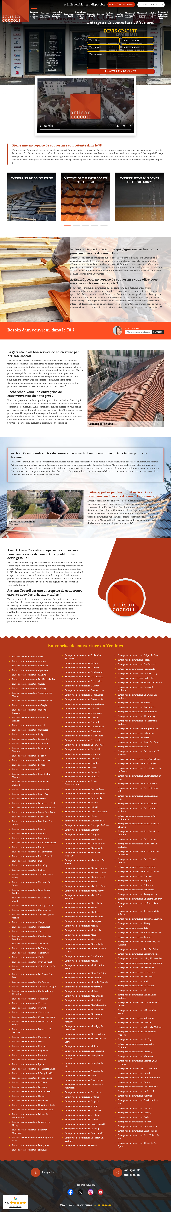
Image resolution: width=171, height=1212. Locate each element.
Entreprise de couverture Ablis (27, 656)
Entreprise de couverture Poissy (134, 660)
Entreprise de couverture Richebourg (136, 716)
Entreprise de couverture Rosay (133, 737)
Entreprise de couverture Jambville (82, 772)
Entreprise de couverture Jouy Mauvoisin (85, 793)
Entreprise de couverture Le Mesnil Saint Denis (85, 950)
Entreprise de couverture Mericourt (83, 939)
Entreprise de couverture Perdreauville (84, 1133)
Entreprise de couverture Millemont (83, 977)
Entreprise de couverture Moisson (82, 991)
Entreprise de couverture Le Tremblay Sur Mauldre (139, 943)
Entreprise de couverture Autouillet (30, 730)
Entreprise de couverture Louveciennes (85, 843)
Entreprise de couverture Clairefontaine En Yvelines (33, 968)
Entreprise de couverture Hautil (134, 1073)
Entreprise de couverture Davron (28, 1041)
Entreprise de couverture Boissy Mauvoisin (33, 807)
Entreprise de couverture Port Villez (136, 678)
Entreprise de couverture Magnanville (84, 848)
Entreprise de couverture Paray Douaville (85, 1124)
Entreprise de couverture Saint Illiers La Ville (138, 790)
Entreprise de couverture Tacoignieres (137, 894)
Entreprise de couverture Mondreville (84, 996)
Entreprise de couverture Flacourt (29, 1096)
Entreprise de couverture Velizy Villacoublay (140, 958)
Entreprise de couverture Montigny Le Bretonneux (84, 1028)
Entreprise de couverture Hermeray (83, 754)
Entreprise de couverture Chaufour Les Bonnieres (31, 937)
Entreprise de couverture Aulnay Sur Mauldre (30, 719)
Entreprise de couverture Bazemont (30, 743)
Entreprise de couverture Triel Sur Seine (138, 949)
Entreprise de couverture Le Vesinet (136, 985)
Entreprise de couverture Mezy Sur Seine (85, 973)
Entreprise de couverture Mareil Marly (84, 890)
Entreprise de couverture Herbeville (83, 749)
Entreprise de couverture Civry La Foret (32, 962)
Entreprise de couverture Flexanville (30, 1100)
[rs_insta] (91, 1192)
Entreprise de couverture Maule (81, 907)
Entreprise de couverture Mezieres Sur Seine (84, 967)
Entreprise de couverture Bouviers (135, 1108)
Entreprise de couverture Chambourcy (31, 910)
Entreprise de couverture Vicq (133, 990)
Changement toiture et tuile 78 (142, 15)
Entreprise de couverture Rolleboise (136, 733)
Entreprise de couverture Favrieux (29, 1087)
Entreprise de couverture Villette (134, 1022)
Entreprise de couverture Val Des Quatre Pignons (138, 1062)
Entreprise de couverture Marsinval (135, 1056)
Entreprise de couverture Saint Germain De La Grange (139, 770)
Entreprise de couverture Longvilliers (83, 839)
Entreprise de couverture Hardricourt (84, 735)
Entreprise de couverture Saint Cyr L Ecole (139, 759)
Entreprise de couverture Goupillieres (84, 695)
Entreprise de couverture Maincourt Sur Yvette (85, 862)
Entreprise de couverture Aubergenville (32, 700)
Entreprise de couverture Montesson (83, 1014)
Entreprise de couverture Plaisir (81, 1145)
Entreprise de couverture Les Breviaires (32, 851)
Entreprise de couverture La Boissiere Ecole (34, 803)
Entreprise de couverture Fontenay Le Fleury (31, 1123)
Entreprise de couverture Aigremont (30, 670)
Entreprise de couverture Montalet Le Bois (86, 1005)
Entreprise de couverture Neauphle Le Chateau (84, 1057)
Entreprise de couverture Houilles (82, 763)
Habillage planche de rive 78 (109, 15)
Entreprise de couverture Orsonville (83, 1110)
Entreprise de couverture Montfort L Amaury (83, 1020)
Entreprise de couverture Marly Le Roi (84, 903)
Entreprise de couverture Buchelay (29, 865)
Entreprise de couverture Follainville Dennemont (30, 1116)
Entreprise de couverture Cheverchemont (139, 1077)
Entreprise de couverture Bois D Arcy (30, 794)
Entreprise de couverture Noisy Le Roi (84, 1080)
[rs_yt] (101, 1192)
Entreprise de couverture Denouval (135, 1082)
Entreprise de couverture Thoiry (134, 923)
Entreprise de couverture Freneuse (29, 1150)
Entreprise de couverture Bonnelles (30, 816)
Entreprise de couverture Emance (29, 1059)
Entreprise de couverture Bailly (27, 734)
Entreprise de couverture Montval (135, 1096)
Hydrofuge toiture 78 (119, 15)
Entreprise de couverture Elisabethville (137, 1131)
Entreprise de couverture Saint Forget (137, 763)
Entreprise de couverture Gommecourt (84, 690)
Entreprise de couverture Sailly (133, 746)
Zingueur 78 (100, 15)
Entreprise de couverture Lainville (82, 807)
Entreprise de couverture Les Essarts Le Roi (34, 1069)
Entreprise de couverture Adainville (30, 665)
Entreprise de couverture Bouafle (29, 829)
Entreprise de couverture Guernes (82, 717)
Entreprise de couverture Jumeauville (83, 798)
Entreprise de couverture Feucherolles (31, 1091)
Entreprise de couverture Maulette (82, 912)
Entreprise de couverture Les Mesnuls (84, 956)
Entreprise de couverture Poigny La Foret (138, 655)
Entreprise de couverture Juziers (81, 802)
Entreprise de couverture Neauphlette (84, 1071)
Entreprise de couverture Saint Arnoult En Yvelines (139, 753)
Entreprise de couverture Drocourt (29, 1046)
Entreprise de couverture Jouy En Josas (84, 789)
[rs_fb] (70, 1192)
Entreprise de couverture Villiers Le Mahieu (140, 1027)
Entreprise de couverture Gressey (82, 708)
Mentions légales (102, 1205)
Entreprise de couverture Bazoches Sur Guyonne (31, 749)
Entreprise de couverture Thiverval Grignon (140, 919)
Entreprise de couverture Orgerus (82, 1097)
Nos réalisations (121, 4)
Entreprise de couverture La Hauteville (84, 745)
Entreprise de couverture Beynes (28, 765)
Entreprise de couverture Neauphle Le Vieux (84, 1065)
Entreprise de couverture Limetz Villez (84, 820)
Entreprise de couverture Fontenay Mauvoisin (29, 1131)
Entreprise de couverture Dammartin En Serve (32, 1023)
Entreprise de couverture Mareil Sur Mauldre (83, 897)
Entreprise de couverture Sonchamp (136, 889)
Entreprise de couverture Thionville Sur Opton (138, 1145)
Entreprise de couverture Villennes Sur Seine (137, 1012)
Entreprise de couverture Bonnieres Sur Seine (32, 823)
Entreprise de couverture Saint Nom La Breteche (137, 845)
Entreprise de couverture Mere (80, 935)
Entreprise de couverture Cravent (29, 1008)
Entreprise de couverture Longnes (82, 834)
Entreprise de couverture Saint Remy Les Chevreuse (138, 853)
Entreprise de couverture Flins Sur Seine (32, 1109)
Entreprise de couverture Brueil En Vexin (32, 856)
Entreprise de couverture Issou (80, 767)
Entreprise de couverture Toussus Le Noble (139, 932)
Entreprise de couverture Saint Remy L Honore (137, 861)
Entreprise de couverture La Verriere (136, 972)
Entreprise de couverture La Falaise (30, 1082)
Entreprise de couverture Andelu (28, 684)
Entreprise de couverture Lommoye (82, 830)
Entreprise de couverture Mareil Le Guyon (86, 886)
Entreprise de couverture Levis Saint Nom (86, 811)
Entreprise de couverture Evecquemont (32, 1078)
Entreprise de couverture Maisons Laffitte (86, 868)
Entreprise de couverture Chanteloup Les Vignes (33, 916)
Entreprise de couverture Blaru (27, 769)
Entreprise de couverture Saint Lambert (138, 803)
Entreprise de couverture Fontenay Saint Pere (32, 1139)
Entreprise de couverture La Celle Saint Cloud (31, 899)
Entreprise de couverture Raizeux (134, 702)
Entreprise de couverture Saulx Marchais (138, 871)
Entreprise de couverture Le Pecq (82, 1128)
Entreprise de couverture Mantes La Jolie (85, 872)
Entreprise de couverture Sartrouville (136, 867)
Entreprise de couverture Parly (133, 1117)
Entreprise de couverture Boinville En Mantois (31, 775)
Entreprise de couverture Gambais (82, 667)
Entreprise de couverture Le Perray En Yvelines (84, 1139)
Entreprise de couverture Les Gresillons (138, 1086)
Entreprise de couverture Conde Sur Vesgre (34, 986)
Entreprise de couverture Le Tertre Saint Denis (138, 905)
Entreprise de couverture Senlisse (135, 876)
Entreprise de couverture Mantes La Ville (85, 877)
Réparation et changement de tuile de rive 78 (80, 15)
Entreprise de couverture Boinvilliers (30, 789)
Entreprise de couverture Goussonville (84, 699)
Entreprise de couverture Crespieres (30, 1012)
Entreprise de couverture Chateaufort (31, 927)
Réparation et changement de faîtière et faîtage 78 (163, 15)
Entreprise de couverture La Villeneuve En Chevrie (139, 1004)
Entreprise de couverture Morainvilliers (85, 1034)
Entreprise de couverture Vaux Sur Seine (138, 954)
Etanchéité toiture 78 (91, 15)
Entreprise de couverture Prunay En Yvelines (136, 689)
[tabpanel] (32, 197)
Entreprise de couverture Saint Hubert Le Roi (138, 1137)
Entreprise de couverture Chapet (28, 922)
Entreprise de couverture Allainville (30, 674)
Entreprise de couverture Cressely (135, 1051)
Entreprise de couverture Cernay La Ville (32, 905)
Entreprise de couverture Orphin (81, 1106)
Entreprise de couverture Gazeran (82, 685)
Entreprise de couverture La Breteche (137, 1091)
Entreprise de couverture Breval (28, 847)
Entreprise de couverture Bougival (29, 833)
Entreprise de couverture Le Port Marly (137, 673)
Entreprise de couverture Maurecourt (84, 916)
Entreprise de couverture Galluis (81, 663)
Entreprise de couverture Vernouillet (136, 967)
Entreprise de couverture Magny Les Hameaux (83, 854)
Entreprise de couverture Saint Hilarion (137, 783)
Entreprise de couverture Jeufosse (82, 776)
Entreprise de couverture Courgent (30, 998)
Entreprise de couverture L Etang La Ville (32, 1073)
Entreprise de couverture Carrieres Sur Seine (31, 884)
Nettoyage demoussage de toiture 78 (45, 15)
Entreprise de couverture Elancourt (30, 1055)
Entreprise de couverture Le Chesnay (30, 948)
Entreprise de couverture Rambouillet (137, 707)
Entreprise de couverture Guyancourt (84, 731)
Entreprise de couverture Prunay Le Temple (140, 682)
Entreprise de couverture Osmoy (81, 1119)
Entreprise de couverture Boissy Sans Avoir (33, 812)
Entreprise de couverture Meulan (81, 961)
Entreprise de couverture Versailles (135, 976)
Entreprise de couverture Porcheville (136, 669)
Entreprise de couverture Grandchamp (84, 704)
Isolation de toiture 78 (152, 15)
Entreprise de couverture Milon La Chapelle (87, 982)
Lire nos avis (15, 1207)
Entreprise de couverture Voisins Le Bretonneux (136, 1045)
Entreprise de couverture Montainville (84, 1000)
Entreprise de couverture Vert (133, 981)
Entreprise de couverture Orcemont (83, 1092)
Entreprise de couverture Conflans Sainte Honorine (33, 992)
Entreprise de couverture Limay (81, 816)
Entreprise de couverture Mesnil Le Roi (84, 944)
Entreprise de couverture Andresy (29, 688)
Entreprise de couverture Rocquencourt (138, 728)
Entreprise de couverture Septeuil (135, 880)
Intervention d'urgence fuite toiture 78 (57, 15)
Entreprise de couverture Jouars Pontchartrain (81, 783)
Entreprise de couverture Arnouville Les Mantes (32, 694)
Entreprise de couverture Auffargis (29, 705)
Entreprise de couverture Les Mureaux (84, 1051)
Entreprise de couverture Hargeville (83, 740)
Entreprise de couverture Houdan (82, 758)
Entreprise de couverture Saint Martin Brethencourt (137, 817)
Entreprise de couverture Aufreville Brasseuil (30, 711)
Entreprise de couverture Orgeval (82, 1101)
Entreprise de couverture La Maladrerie (138, 1068)
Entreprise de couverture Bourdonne (30, 838)
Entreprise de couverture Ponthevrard (137, 664)
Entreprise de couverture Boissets (29, 798)
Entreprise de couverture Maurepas (83, 921)
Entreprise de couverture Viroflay (134, 1039)
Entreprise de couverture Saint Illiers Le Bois (138, 797)
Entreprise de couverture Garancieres (84, 676)
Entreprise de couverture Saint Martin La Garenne (138, 833)
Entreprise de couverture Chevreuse (30, 953)
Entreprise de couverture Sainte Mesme (138, 839)
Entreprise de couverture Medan (81, 926)
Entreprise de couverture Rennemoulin (137, 711)
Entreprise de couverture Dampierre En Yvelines (32, 1031)
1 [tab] (67, 225)
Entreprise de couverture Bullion (28, 870)
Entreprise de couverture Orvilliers (82, 1115)
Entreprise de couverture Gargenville (83, 681)
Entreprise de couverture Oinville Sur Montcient (84, 1086)
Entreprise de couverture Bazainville (30, 739)
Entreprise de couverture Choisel (28, 957)
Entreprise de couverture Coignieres (30, 982)
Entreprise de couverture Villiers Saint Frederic (137, 1033)
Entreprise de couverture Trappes (135, 937)
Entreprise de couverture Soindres (135, 885)
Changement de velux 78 (68, 15)
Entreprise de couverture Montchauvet (84, 1009)
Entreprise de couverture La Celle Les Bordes (31, 891)
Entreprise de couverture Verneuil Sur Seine (140, 963)
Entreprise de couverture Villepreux (136, 1018)
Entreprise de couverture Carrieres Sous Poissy (32, 876)
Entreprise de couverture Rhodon (134, 1121)
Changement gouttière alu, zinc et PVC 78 (130, 15)
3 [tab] (85, 225)
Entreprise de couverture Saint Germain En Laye (139, 777)
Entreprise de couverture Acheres (29, 661)
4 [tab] (94, 225)
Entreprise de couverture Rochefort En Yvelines (137, 722)
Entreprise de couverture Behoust (29, 755)
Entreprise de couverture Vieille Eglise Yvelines (137, 996)
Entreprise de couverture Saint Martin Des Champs (139, 825)
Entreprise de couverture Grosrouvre (83, 713)
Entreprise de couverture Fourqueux (30, 1145)
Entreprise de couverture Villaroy (134, 1112)
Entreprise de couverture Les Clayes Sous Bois (32, 976)
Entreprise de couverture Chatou (28, 931)
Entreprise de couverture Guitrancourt (84, 726)
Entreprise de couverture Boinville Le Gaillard (31, 783)
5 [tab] (104, 225)
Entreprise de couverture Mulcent (82, 1046)
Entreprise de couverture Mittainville (83, 986)
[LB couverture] (15, 11)
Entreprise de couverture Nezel (80, 1075)
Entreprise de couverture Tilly (133, 928)
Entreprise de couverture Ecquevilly (30, 1050)
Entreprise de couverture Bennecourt (31, 760)
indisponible (132, 1170)
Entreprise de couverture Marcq (81, 881)
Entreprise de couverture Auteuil (28, 725)
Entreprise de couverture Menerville (83, 930)
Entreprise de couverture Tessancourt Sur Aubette (139, 913)
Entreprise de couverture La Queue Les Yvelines (137, 696)
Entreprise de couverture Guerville (82, 722)
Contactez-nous (151, 4)
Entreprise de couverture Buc (27, 861)
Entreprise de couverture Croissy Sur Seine (33, 1017)
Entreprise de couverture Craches (29, 1003)
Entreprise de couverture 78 (34, 15)
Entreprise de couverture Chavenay (30, 943)
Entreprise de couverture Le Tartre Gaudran (140, 899)
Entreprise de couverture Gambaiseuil (84, 672)
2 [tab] (76, 225)
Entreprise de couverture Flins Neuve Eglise (34, 1105)
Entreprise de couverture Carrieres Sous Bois (138, 1102)
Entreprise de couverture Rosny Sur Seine (139, 742)
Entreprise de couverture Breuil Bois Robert (34, 842)
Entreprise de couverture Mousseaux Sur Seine (85, 1040)
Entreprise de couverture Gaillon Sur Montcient (83, 657)
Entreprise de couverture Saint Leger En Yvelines (138, 810)
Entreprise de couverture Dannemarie (31, 1037)
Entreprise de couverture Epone (28, 1064)
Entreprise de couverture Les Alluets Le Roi (33, 679)
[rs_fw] (80, 1192)
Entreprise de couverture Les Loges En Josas (87, 825)
